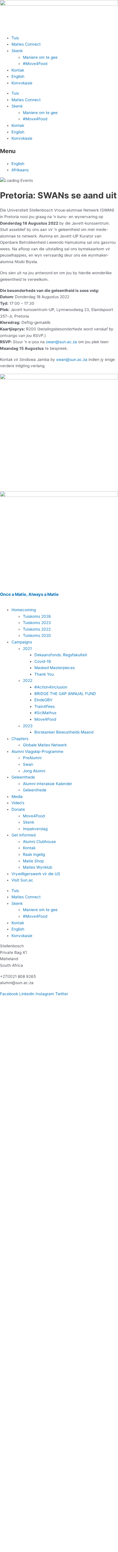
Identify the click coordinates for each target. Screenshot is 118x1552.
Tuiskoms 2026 (37, 616)
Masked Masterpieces (54, 667)
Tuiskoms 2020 (37, 635)
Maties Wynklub (37, 867)
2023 (28, 726)
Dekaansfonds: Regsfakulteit (60, 655)
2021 (27, 648)
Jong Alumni (34, 771)
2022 (27, 680)
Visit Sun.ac (22, 880)
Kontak (17, 70)
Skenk (17, 50)
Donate (18, 809)
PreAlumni (32, 757)
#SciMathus (45, 712)
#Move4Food (35, 63)
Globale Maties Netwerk (45, 745)
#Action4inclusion (50, 687)
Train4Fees (44, 706)
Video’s (17, 803)
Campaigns (21, 642)
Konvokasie (21, 83)
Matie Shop (33, 861)
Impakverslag (35, 828)
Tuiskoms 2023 (37, 622)
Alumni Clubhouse (39, 841)
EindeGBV (43, 700)
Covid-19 (42, 661)
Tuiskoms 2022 (37, 629)
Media (17, 796)
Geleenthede (23, 777)
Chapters (19, 738)
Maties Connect (26, 44)
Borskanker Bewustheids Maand (63, 732)
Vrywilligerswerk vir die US (35, 874)
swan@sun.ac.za (61, 342)
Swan (28, 764)
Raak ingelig (34, 854)
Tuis (15, 38)
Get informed (23, 835)
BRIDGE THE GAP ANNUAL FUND (65, 693)
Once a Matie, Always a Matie (29, 594)
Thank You (44, 674)
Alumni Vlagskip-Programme (37, 751)
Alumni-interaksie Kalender (47, 783)
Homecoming (23, 610)
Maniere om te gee (40, 57)
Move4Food (45, 719)
